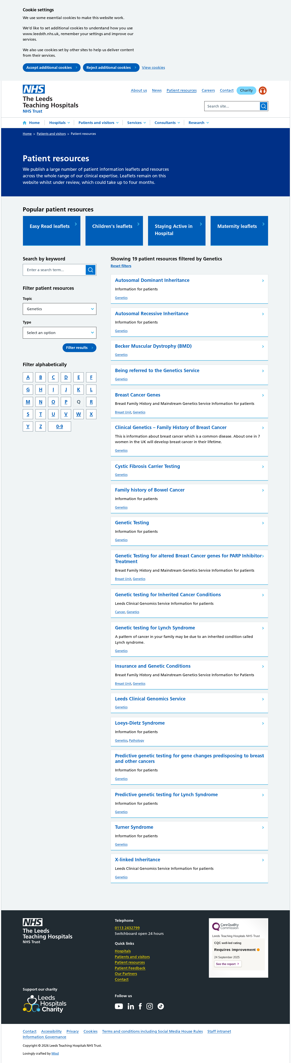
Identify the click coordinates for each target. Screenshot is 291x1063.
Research (196, 122)
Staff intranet (219, 1031)
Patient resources (182, 90)
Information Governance (44, 1037)
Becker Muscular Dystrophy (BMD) (153, 346)
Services (134, 122)
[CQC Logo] (225, 929)
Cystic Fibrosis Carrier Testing (147, 466)
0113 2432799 (127, 928)
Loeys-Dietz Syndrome (140, 723)
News (157, 90)
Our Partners (126, 973)
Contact (227, 90)
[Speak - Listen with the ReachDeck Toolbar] (263, 90)
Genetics (121, 298)
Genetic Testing (132, 522)
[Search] (263, 106)
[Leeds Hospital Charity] (51, 1004)
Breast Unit (123, 412)
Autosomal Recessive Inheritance (151, 313)
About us (139, 90)
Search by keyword (44, 259)
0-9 (59, 426)
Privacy (73, 1031)
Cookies (90, 1031)
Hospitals (57, 122)
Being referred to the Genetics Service (157, 370)
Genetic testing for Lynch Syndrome (155, 628)
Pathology (136, 740)
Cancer (120, 612)
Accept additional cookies (49, 67)
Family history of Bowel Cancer (149, 490)
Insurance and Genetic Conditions (153, 666)
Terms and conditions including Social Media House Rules (152, 1031)
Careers (208, 90)
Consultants (165, 122)
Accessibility (51, 1031)
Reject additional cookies (109, 67)
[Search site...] (231, 106)
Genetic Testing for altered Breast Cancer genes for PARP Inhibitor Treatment (188, 558)
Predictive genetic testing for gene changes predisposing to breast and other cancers (189, 758)
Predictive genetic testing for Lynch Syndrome (166, 794)
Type (27, 322)
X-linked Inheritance (137, 859)
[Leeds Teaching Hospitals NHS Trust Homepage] (50, 99)
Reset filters (121, 266)
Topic (27, 298)
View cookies (153, 67)
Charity (246, 90)
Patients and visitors (96, 122)
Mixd (55, 1053)
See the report (226, 964)
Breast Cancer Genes (137, 395)
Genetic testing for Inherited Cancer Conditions (168, 594)
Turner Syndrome (134, 827)
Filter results (76, 347)
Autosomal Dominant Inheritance (152, 280)
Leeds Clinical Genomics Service (150, 699)
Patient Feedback (130, 968)
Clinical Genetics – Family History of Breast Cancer (170, 427)
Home (34, 122)
